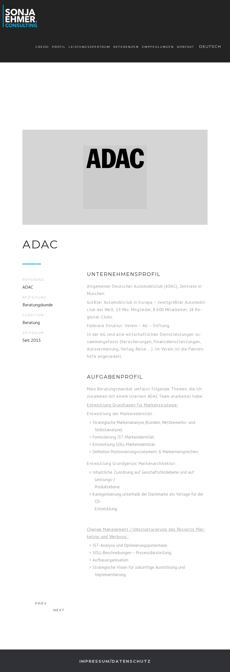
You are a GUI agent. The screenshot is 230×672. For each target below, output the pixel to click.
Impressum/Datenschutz (115, 661)
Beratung (31, 322)
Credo (42, 47)
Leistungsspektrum (89, 47)
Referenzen (126, 47)
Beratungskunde (37, 304)
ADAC (27, 287)
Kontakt (185, 47)
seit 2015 (31, 340)
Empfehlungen (158, 47)
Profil (59, 47)
